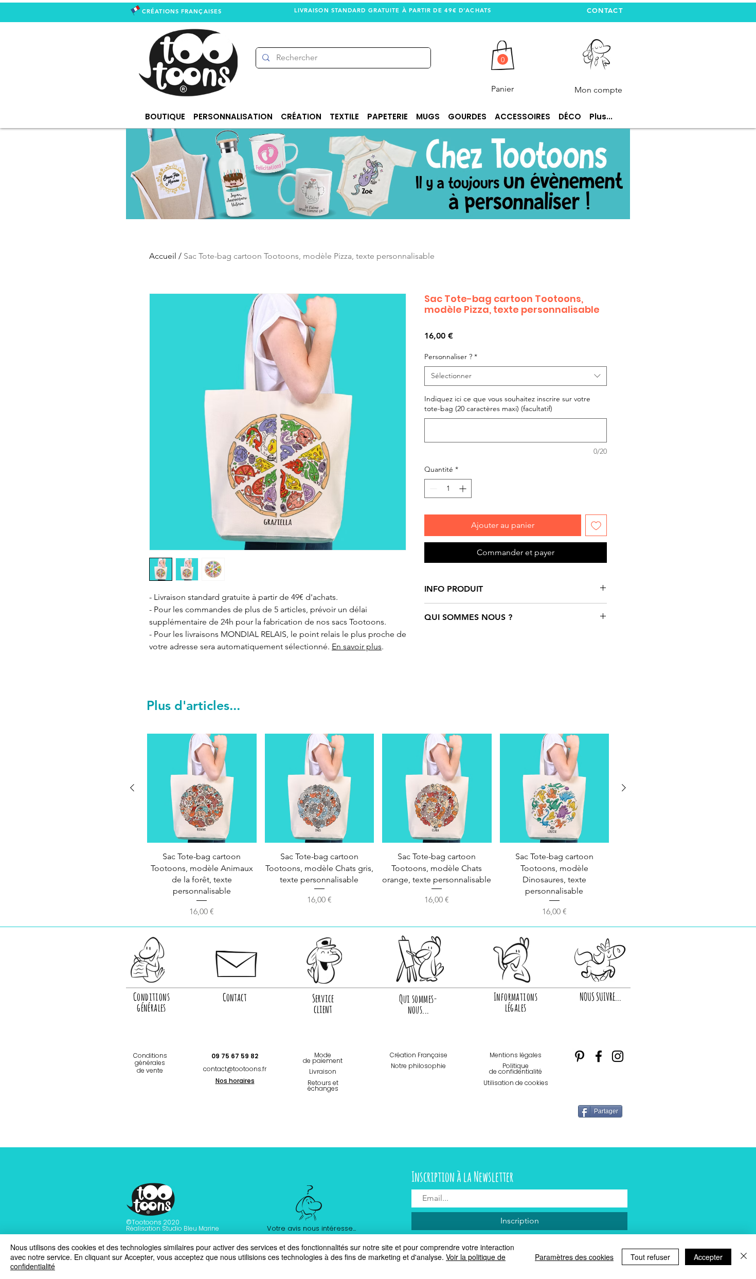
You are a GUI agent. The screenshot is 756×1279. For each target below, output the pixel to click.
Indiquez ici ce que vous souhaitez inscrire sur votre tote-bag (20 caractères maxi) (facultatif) (507, 404)
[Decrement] (432, 488)
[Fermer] (743, 1256)
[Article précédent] (132, 787)
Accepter (708, 1257)
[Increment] (463, 488)
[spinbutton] (448, 488)
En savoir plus (357, 646)
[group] (378, 825)
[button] (502, 59)
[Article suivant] (624, 787)
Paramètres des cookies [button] (574, 1257)
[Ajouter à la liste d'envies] (596, 525)
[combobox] (515, 376)
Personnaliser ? (450, 356)
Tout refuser (650, 1257)
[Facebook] (598, 1056)
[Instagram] (617, 1056)
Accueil (162, 256)
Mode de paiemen (321, 1058)
